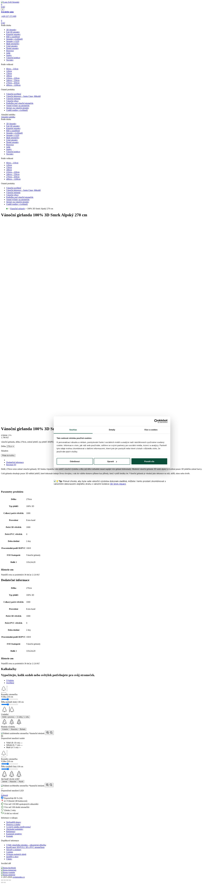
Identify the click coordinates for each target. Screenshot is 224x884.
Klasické (13, 782)
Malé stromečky (12, 44)
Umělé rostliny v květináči (17, 110)
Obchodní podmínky (14, 829)
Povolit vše (149, 461)
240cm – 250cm (12, 80)
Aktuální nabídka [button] (8, 117)
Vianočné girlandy (17, 209)
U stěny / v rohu (23, 717)
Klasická (14, 729)
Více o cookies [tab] (151, 429)
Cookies (9, 852)
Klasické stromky (13, 34)
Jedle (8, 53)
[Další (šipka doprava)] (5, 882)
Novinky (9, 60)
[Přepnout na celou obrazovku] (7, 880)
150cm (9, 73)
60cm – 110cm (12, 69)
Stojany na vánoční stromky (17, 108)
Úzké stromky (12, 46)
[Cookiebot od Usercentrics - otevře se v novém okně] (156, 421)
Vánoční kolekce (13, 58)
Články (9, 859)
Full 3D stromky (13, 32)
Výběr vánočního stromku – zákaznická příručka (26, 845)
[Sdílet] (5, 880)
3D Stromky (11, 30)
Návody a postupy (13, 850)
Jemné (4, 782)
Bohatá (22, 729)
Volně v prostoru (8, 717)
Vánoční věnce (12, 101)
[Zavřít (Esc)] (2, 880)
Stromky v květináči (14, 39)
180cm (9, 76)
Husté (21, 782)
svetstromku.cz (19, 877)
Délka (3, 446)
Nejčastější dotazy (13, 822)
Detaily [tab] (112, 429)
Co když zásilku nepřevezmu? (18, 827)
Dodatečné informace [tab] (15, 462)
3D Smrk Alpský (118, 484)
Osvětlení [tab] (10, 683)
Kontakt (9, 836)
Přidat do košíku (8, 455)
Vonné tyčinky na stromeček (17, 105)
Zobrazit (4, 795)
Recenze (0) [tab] (11, 465)
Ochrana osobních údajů (16, 854)
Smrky (9, 55)
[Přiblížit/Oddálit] (10, 880)
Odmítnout (75, 461)
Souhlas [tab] (73, 429)
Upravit (110, 461)
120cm (9, 71)
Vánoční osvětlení (13, 94)
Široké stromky (12, 48)
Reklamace (10, 831)
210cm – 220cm (12, 78)
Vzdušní (5, 729)
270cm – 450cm (12, 83)
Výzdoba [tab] (10, 680)
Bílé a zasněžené (13, 37)
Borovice (10, 51)
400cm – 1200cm (13, 85)
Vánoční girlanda (13, 98)
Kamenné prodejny (14, 834)
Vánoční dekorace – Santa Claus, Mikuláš (23, 96)
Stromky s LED (12, 41)
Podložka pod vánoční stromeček (19, 103)
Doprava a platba (13, 824)
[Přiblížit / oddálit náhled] (49, 733)
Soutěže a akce (12, 857)
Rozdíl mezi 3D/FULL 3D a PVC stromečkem (25, 847)
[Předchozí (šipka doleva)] (2, 882)
